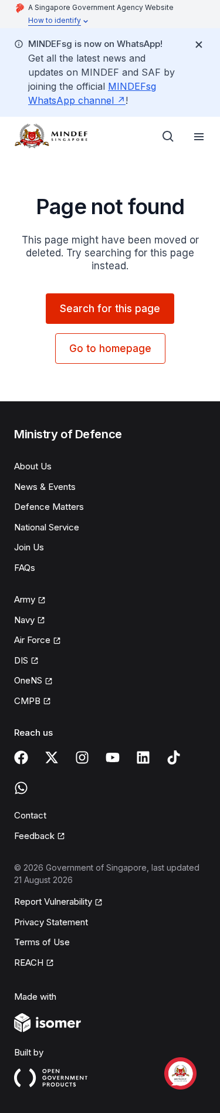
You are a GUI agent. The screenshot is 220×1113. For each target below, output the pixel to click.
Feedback (34, 835)
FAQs (24, 567)
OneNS (28, 680)
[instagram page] (82, 757)
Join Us (29, 547)
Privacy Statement (51, 922)
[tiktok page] (174, 757)
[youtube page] (113, 757)
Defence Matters (49, 506)
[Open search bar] (168, 137)
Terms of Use (42, 942)
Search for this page (110, 308)
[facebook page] (21, 757)
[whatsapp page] (21, 788)
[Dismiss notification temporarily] (199, 45)
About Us (33, 466)
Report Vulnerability (53, 901)
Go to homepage (110, 348)
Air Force (32, 639)
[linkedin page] (143, 757)
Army (24, 599)
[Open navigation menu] (199, 137)
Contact (30, 815)
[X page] (52, 757)
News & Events (45, 486)
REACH (28, 962)
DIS (21, 660)
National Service (46, 527)
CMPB (27, 700)
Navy (24, 619)
